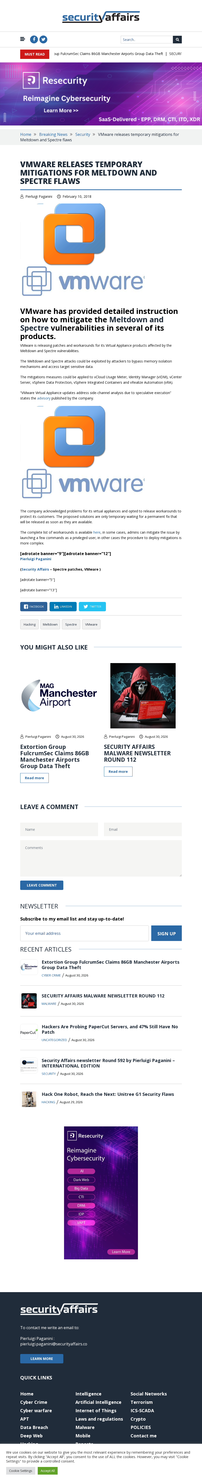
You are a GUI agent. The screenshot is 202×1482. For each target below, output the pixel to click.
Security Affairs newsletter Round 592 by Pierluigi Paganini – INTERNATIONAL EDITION (108, 1063)
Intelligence (88, 1394)
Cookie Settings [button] (20, 1470)
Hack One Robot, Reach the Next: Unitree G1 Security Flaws (108, 1094)
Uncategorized (54, 1040)
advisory (43, 398)
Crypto (138, 1419)
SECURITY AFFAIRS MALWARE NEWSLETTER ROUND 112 (137, 753)
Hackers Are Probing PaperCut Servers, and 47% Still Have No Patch (110, 1029)
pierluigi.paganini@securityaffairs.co (53, 1344)
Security (82, 134)
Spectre (71, 624)
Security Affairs (35, 569)
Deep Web (31, 1436)
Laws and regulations (99, 1419)
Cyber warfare (36, 1410)
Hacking (29, 624)
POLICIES (141, 1427)
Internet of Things (95, 1410)
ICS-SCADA (142, 1410)
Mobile (82, 1436)
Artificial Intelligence (98, 1402)
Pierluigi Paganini (38, 196)
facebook (37, 606)
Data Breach (34, 1427)
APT (24, 1419)
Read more (34, 778)
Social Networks (149, 1394)
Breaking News (53, 134)
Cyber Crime (51, 975)
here (97, 532)
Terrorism (142, 1402)
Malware (49, 1003)
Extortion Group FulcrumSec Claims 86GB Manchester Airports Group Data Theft (89, 53)
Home (25, 134)
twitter (95, 606)
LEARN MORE (42, 1358)
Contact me (144, 1436)
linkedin (66, 606)
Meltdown (50, 624)
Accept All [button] (48, 1470)
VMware (91, 624)
